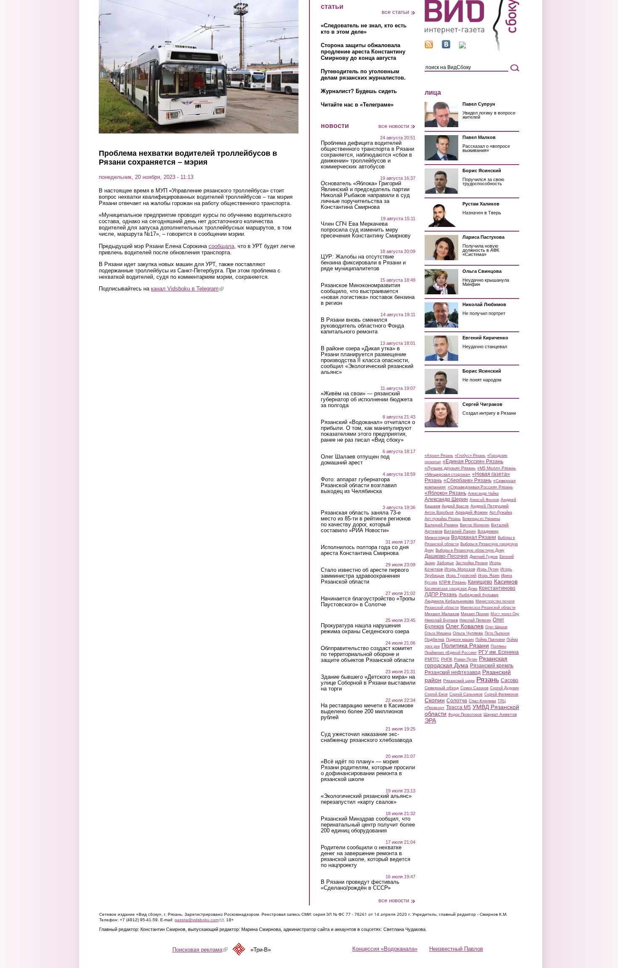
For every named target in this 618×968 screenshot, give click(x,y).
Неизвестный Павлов (456, 949)
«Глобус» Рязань (470, 455)
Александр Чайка (483, 493)
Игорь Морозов (459, 569)
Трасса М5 (458, 707)
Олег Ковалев (464, 626)
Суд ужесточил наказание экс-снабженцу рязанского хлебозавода (366, 737)
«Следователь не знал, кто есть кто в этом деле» (364, 28)
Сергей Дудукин (504, 688)
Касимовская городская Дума (451, 589)
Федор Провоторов (465, 714)
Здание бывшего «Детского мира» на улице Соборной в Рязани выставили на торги (368, 683)
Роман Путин (465, 659)
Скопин (435, 700)
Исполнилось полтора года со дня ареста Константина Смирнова (365, 550)
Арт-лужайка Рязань (443, 519)
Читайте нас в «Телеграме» (357, 104)
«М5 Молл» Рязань (496, 468)
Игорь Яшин (488, 575)
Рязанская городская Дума (466, 662)
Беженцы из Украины (481, 519)
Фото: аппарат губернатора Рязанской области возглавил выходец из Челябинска (359, 485)
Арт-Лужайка (500, 512)
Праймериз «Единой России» (451, 653)
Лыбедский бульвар (479, 594)
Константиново (497, 588)
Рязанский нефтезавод (453, 672)
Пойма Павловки (490, 639)
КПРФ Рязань (452, 582)
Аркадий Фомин (471, 512)
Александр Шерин (446, 499)
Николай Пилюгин (475, 620)
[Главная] (472, 50)
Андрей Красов (455, 506)
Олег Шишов (496, 627)
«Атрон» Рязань (439, 455)
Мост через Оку (505, 614)
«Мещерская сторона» (447, 474)
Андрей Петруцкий (489, 506)
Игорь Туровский (461, 575)
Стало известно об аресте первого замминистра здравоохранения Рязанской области (365, 576)
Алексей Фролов (484, 500)
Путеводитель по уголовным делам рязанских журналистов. (363, 74)
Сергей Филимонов (501, 694)
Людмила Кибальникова (449, 601)
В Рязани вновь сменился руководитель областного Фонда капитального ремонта (362, 326)
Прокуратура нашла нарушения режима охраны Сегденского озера (365, 629)
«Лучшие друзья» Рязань (450, 468)
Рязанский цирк (459, 680)
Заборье (445, 562)
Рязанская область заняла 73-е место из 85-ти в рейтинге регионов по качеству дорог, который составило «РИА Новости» (366, 521)
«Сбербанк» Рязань (467, 480)
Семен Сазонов (474, 688)
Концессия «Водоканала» (384, 949)
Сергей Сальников (466, 694)
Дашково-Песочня (446, 556)
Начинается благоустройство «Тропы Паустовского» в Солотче (368, 602)
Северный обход (442, 687)
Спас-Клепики (482, 701)
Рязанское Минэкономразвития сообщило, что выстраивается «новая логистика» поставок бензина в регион (368, 294)
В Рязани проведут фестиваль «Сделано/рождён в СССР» (360, 885)
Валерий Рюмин (441, 525)
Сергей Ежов (436, 694)
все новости (393, 126)
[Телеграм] (462, 46)
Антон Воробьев (439, 512)
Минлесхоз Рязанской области (487, 607)
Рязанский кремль (491, 666)
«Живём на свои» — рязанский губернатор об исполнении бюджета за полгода (366, 399)
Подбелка (434, 639)
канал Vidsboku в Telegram (187, 288)
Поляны (498, 646)
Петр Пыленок (497, 633)
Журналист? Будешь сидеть (359, 91)
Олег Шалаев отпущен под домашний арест (355, 460)
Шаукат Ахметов (500, 714)
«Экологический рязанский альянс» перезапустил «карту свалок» (366, 799)
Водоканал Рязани (473, 537)
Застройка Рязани (472, 563)
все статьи (395, 12)
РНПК (446, 659)
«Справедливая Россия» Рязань (480, 487)
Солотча (456, 701)
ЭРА (430, 720)
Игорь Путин (488, 569)
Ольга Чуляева (468, 633)
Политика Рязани (465, 645)
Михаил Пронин (475, 614)
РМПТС (432, 659)
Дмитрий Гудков (484, 557)
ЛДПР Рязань (441, 594)
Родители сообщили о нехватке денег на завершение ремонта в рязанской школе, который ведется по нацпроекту (365, 856)
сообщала (221, 246)
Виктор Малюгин (474, 525)
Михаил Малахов (442, 613)
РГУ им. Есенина (498, 652)
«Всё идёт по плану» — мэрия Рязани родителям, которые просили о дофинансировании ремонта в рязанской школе (368, 770)
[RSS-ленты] (429, 46)
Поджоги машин (460, 639)
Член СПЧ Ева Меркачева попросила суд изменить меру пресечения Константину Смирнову (366, 230)
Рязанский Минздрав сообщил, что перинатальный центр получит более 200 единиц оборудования (368, 825)
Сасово (509, 680)
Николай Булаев (441, 620)
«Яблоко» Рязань (445, 493)
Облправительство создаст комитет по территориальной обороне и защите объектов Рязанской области (367, 654)
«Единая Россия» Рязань (473, 461)
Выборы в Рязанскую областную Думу (470, 550)
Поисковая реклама (199, 950)
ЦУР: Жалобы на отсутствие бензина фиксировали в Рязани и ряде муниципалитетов (363, 263)
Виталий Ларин (460, 531)
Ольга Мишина (438, 633)
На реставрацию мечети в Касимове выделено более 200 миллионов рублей (367, 711)
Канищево (480, 582)
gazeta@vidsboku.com (199, 919)
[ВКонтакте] (446, 46)
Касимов (506, 581)
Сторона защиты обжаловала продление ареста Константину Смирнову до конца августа (363, 51)
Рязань (487, 679)
